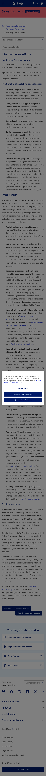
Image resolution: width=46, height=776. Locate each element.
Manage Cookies (23, 388)
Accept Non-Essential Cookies (23, 394)
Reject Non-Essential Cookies (23, 400)
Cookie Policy (15, 382)
